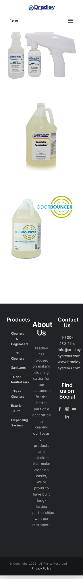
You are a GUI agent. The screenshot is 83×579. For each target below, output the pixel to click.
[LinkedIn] (67, 416)
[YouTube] (74, 409)
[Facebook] (60, 409)
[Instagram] (67, 409)
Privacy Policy (41, 568)
